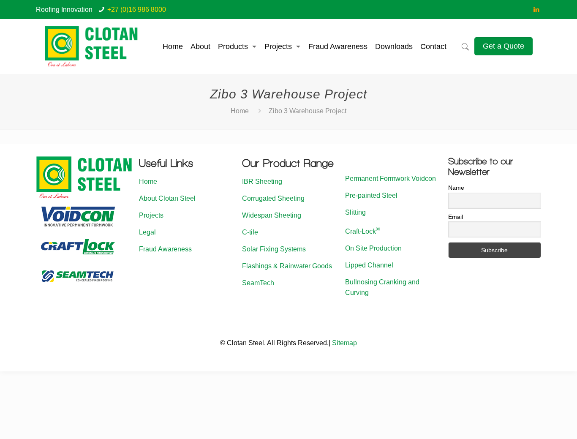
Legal (147, 232)
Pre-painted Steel (371, 195)
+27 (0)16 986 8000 (136, 9)
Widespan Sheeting (271, 215)
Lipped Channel (369, 265)
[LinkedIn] (536, 9)
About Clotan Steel (167, 198)
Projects (151, 215)
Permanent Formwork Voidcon (390, 178)
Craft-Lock (362, 231)
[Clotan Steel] (91, 46)
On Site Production (373, 248)
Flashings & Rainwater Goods (287, 266)
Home (240, 111)
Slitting (355, 212)
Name (456, 187)
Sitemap (344, 342)
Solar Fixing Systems (274, 249)
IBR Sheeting (262, 181)
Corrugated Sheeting (273, 198)
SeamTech (258, 282)
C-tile (250, 232)
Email (455, 216)
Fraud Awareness (165, 249)
